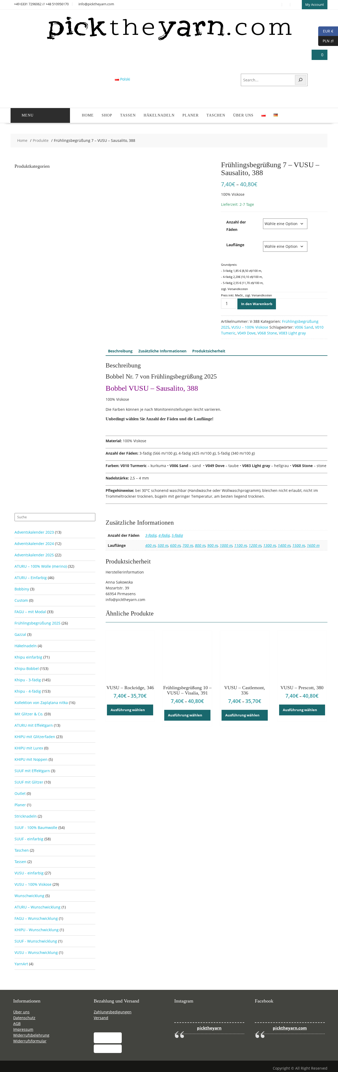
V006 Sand (304, 327)
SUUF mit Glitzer (29, 782)
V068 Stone (267, 332)
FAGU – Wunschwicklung (36, 918)
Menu (28, 115)
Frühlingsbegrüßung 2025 (37, 623)
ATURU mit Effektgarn (34, 725)
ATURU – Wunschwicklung (37, 907)
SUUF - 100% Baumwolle (36, 827)
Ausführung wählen (128, 709)
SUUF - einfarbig (29, 838)
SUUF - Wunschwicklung (36, 941)
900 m (212, 545)
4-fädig (164, 535)
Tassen (128, 115)
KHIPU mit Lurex (29, 748)
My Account (314, 4)
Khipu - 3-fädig (28, 679)
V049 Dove (246, 332)
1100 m (240, 545)
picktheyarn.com (290, 1028)
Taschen (215, 115)
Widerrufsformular (29, 1040)
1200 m (255, 545)
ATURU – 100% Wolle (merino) (41, 566)
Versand (101, 1017)
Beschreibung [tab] (120, 350)
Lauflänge (235, 244)
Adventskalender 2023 (34, 532)
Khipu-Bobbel (27, 668)
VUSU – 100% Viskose (249, 327)
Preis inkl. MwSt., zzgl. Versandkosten (246, 295)
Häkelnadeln (159, 115)
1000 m (226, 545)
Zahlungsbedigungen (113, 1011)
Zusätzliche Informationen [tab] (162, 350)
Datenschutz (24, 1017)
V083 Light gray (292, 332)
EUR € (325, 31)
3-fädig (151, 535)
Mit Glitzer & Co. (29, 713)
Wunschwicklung (29, 895)
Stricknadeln (26, 816)
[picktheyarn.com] (169, 40)
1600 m (313, 545)
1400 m (284, 545)
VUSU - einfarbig (29, 872)
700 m (187, 545)
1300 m (269, 545)
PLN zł (326, 40)
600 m (175, 545)
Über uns (243, 115)
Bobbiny (22, 588)
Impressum (23, 1029)
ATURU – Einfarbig (31, 577)
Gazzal (20, 634)
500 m (163, 545)
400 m (150, 545)
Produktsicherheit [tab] (208, 350)
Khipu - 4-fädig (28, 691)
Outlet (20, 793)
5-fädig (177, 535)
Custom (21, 600)
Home (88, 115)
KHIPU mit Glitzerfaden (35, 736)
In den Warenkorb (256, 303)
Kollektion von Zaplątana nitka (41, 702)
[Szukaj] (301, 80)
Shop (107, 115)
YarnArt (21, 963)
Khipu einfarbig (28, 657)
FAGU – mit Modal (30, 611)
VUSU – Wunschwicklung (36, 952)
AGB (17, 1023)
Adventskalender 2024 (34, 543)
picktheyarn (209, 1028)
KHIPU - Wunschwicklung (37, 929)
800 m (200, 545)
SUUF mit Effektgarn (32, 770)
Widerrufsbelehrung (31, 1035)
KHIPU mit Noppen (31, 759)
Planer (190, 115)
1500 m (298, 545)
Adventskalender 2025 (34, 554)
